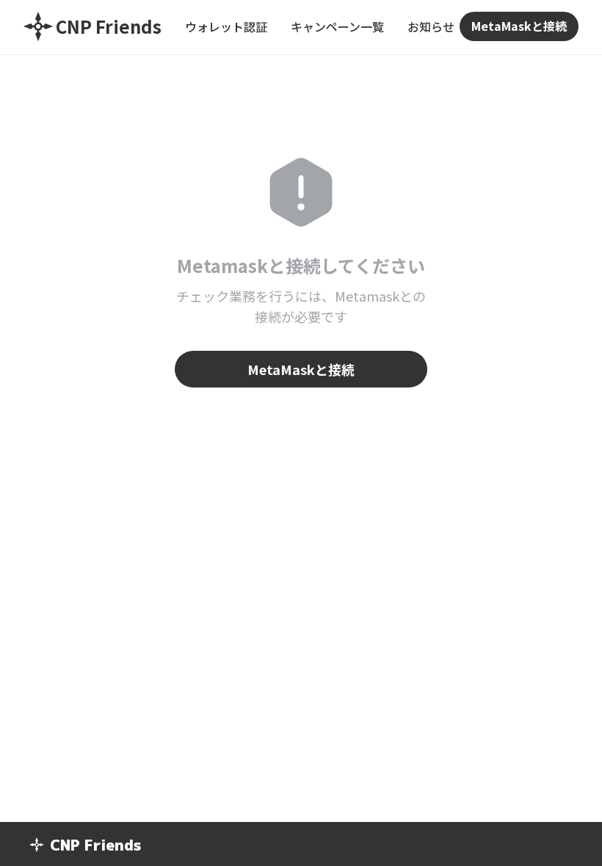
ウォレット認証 (226, 26)
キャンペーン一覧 (337, 26)
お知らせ (430, 26)
